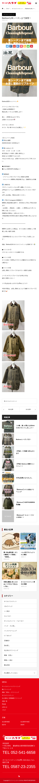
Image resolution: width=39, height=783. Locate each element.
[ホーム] (2, 8)
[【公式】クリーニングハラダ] (16, 3)
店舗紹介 (7, 640)
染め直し (7, 645)
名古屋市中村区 (25, 722)
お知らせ (4, 707)
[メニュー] (36, 3)
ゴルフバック (8, 606)
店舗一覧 (4, 701)
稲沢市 (4, 724)
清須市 (22, 724)
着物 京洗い (8, 655)
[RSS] (19, 776)
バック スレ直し (9, 626)
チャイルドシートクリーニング (11, 686)
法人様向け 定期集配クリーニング (12, 698)
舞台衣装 (7, 665)
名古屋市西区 (6, 722)
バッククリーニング (10, 631)
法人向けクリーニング (11, 650)
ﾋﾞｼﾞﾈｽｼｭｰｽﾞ (8, 635)
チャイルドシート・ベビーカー (14, 621)
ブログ (4, 710)
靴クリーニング (6, 689)
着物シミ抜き (8, 660)
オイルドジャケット (9, 14)
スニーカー (7, 616)
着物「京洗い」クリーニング (10, 692)
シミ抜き (7, 611)
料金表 (4, 704)
